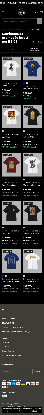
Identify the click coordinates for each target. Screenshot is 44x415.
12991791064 (8, 323)
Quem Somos (8, 351)
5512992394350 (9, 318)
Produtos (6, 342)
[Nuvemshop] (11, 404)
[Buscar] (39, 21)
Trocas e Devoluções (11, 355)
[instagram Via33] (3, 310)
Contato (6, 346)
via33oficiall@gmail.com (12, 327)
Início (4, 30)
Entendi (34, 411)
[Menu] (3, 12)
